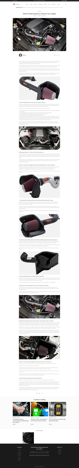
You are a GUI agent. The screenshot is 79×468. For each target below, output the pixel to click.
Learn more (61, 7)
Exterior (31, 4)
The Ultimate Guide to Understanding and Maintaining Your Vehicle (21, 421)
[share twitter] (55, 55)
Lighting (35, 4)
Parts (49, 4)
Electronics (53, 4)
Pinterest (59, 449)
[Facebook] (64, 0)
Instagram (59, 450)
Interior (27, 4)
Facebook (59, 452)
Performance (40, 4)
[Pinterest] (62, 0)
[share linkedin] (57, 55)
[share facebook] (59, 55)
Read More (14, 424)
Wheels (45, 4)
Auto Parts (18, 417)
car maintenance (37, 417)
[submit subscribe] (47, 452)
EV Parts (58, 4)
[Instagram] (63, 0)
